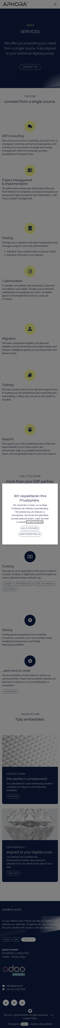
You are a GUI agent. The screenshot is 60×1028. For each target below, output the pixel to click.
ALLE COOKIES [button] (30, 528)
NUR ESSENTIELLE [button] (30, 534)
